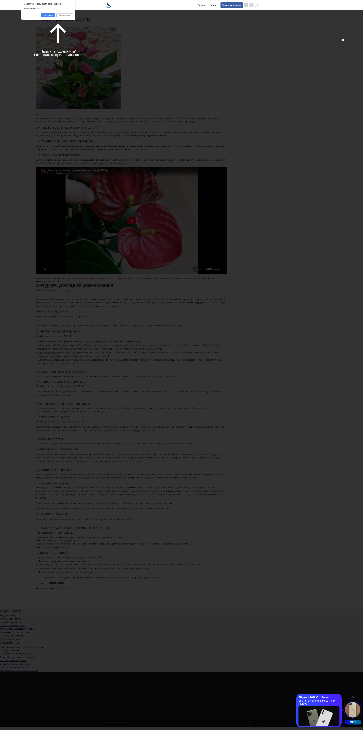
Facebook (246, 6)
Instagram (251, 6)
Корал (214, 5)
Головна (202, 5)
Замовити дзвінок (231, 5)
